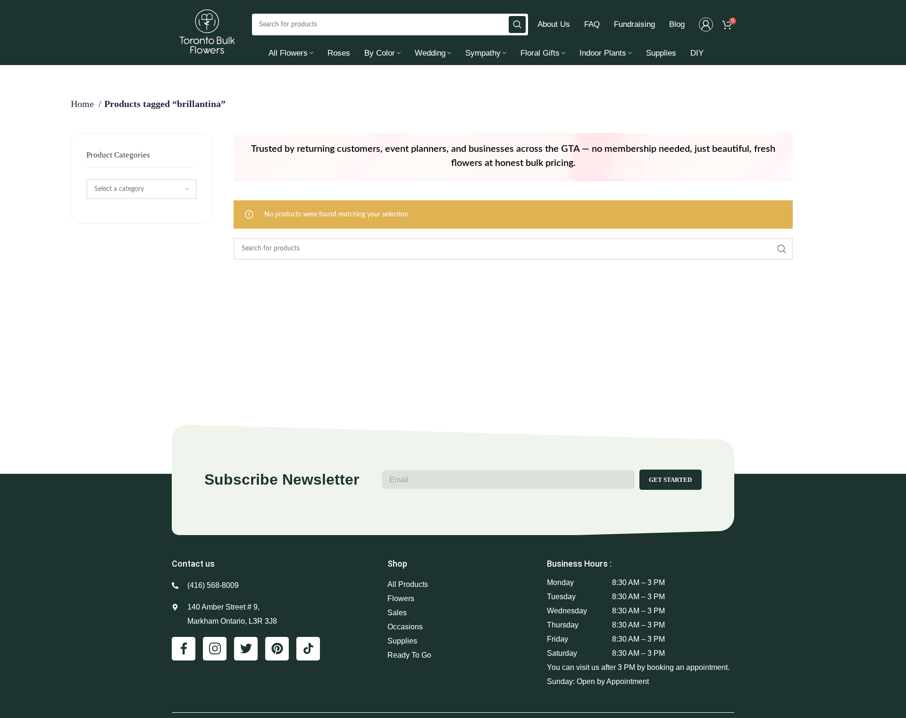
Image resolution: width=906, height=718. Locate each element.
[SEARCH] (517, 24)
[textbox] (119, 189)
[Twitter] (246, 648)
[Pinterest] (277, 648)
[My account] (706, 24)
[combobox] (141, 189)
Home (83, 104)
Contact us (193, 564)
